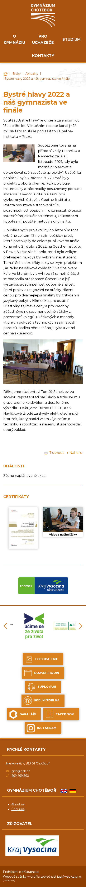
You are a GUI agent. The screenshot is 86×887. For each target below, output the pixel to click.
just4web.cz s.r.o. (69, 876)
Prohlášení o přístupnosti (21, 872)
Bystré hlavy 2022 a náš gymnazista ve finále (37, 79)
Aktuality (31, 74)
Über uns (17, 809)
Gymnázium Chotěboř (5, 73)
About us (17, 804)
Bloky (17, 74)
